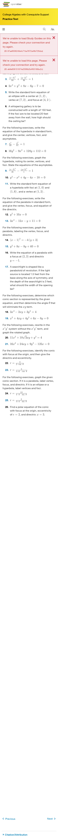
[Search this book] (44, 29)
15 (6, 246)
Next (50, 818)
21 (6, 343)
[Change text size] (52, 29)
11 (6, 183)
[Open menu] (3, 29)
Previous (10, 818)
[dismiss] (53, 38)
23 (6, 369)
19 (6, 318)
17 (6, 266)
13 (6, 220)
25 (6, 400)
